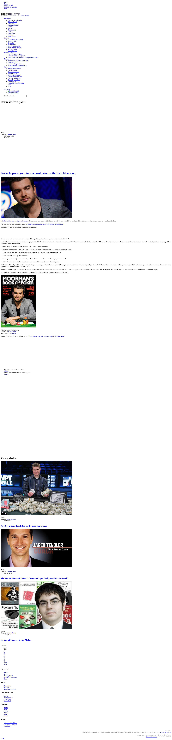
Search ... (7, 96)
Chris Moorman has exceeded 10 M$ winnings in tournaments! (45, 224)
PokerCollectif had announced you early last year (14, 221)
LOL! (6, 708)
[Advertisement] (54, 118)
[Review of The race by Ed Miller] (36, 628)
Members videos (12, 49)
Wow (5, 713)
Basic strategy (12, 44)
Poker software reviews (14, 47)
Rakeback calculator (13, 72)
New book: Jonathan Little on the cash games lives (24, 526)
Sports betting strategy (14, 46)
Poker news (7, 686)
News (6, 696)
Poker (6, 4)
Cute (5, 714)
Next (5, 662)
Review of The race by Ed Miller (16, 640)
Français (16, 91)
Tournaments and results (15, 20)
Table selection (12, 81)
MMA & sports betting (10, 7)
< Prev (6, 371)
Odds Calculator (12, 70)
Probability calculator (14, 80)
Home (6, 2)
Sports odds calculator (14, 75)
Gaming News (8, 697)
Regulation (11, 43)
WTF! (6, 711)
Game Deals (7, 701)
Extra (9, 86)
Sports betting (12, 30)
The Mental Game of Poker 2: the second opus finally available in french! (34, 578)
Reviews (6, 59)
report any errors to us (165, 732)
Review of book (11, 134)
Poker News (7, 18)
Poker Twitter (12, 36)
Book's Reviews (12, 62)
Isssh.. (6, 709)
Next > (6, 374)
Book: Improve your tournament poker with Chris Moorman (38, 173)
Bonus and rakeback (10, 689)
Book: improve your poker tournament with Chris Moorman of (46, 336)
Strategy (6, 38)
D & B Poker (12, 331)
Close (2, 738)
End (5, 664)
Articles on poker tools (14, 68)
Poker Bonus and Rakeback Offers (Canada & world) (23, 57)
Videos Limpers (12, 51)
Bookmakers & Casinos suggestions (18, 60)
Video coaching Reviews (15, 64)
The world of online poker (15, 39)
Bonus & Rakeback (9, 52)
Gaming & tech (8, 5)
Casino (10, 31)
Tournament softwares (14, 78)
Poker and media (12, 22)
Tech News (7, 699)
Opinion (10, 26)
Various (10, 28)
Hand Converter (12, 73)
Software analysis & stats (15, 76)
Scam (9, 84)
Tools (5, 67)
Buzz (5, 8)
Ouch (5, 716)
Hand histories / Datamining (16, 83)
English (16, 92)
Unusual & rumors (13, 25)
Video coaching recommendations (17, 65)
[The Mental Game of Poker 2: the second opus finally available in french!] (36, 567)
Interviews (11, 35)
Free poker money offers (15, 54)
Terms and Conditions (10, 723)
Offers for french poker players (16, 55)
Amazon (13, 333)
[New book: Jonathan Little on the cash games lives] (36, 514)
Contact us (7, 726)
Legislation (11, 23)
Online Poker (11, 33)
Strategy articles (12, 41)
